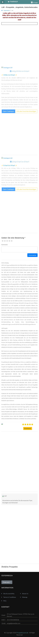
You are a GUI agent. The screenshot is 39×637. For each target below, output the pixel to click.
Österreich (6, 582)
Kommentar (27, 428)
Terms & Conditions (9, 597)
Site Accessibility (8, 593)
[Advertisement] (9, 461)
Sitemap (24, 597)
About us (25, 593)
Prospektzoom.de (22, 632)
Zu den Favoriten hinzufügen (27, 111)
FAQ (4, 601)
